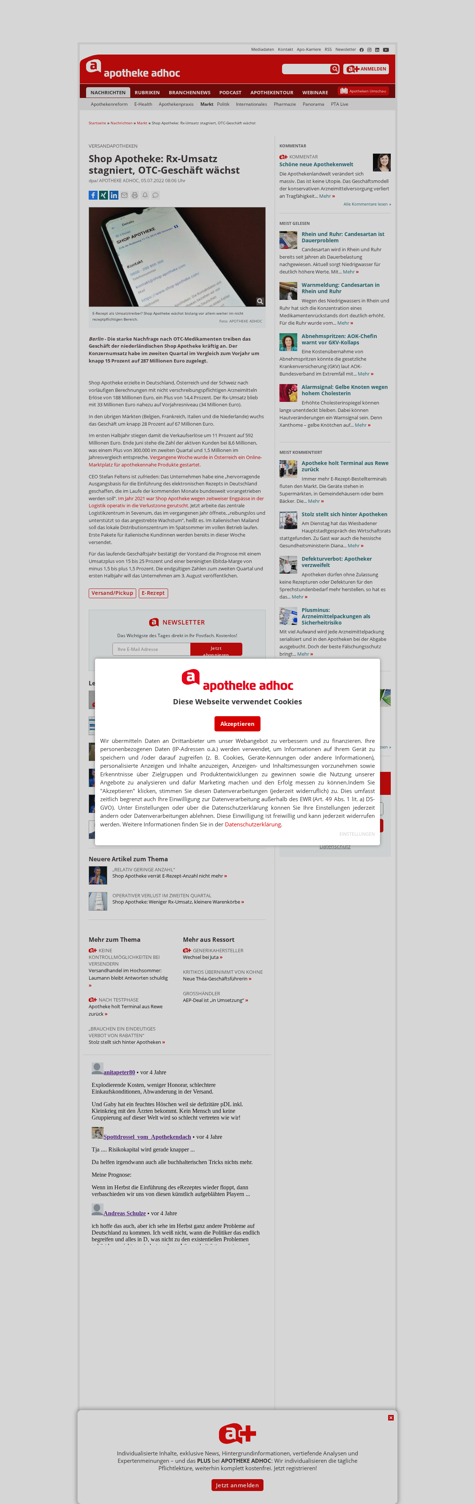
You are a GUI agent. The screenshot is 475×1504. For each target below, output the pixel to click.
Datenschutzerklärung (253, 824)
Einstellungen (357, 834)
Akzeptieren (237, 723)
